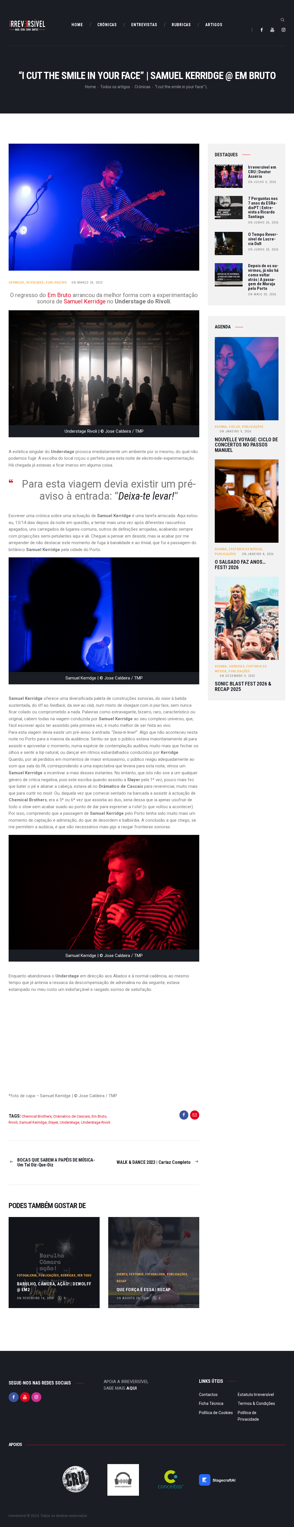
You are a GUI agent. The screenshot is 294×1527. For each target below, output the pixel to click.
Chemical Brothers (37, 1116)
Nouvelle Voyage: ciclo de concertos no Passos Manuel (246, 445)
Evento (122, 1274)
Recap (121, 1281)
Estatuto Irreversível (256, 1394)
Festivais (136, 1274)
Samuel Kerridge (85, 301)
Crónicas (142, 86)
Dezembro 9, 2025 (237, 676)
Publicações (56, 282)
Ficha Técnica (211, 1403)
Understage (69, 1122)
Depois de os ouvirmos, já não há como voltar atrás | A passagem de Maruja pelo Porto (263, 277)
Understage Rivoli (95, 1122)
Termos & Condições (256, 1403)
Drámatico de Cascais (71, 1116)
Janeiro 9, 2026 (235, 431)
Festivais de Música (245, 549)
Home (90, 86)
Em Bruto (60, 295)
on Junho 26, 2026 (263, 222)
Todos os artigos (115, 86)
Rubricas (68, 1275)
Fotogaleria (27, 1275)
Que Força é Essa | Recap (144, 1289)
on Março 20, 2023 (86, 282)
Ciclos (234, 427)
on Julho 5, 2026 (262, 182)
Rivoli (13, 1122)
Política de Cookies (216, 1412)
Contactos (208, 1394)
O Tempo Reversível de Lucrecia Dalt (263, 239)
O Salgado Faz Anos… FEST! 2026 (240, 564)
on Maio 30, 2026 (262, 294)
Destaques (35, 282)
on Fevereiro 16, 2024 (35, 1298)
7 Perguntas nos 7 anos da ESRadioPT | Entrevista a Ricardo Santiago (263, 208)
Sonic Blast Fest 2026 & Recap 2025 (243, 686)
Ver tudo (84, 1275)
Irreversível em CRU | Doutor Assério (262, 172)
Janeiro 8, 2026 (258, 554)
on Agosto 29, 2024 (133, 1298)
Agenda (221, 427)
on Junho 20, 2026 (263, 249)
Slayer (53, 1122)
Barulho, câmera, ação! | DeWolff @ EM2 (54, 1286)
